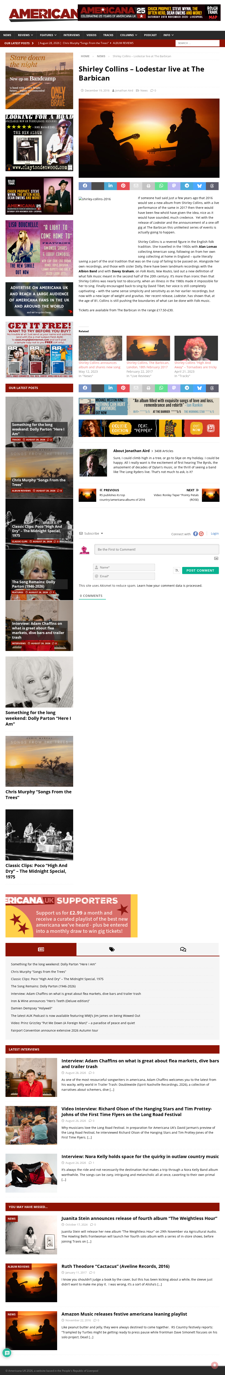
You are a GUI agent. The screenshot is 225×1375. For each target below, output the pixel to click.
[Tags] (111, 949)
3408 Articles (163, 451)
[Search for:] (198, 43)
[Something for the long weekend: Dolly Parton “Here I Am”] (39, 682)
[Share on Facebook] (85, 186)
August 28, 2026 (35, 439)
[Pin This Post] (123, 186)
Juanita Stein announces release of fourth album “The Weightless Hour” (139, 1218)
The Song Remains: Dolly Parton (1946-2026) (33, 584)
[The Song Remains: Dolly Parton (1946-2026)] (39, 574)
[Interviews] (31, 1077)
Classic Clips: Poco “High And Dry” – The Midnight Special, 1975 (37, 531)
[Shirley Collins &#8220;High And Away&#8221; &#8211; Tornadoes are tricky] (196, 348)
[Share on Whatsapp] (161, 186)
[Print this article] (148, 186)
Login (214, 533)
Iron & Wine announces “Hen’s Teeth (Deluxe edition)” (50, 1001)
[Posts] (40, 949)
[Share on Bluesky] (199, 186)
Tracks (108, 35)
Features (46, 35)
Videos (91, 35)
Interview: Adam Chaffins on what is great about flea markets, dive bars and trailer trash (38, 630)
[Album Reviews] (31, 1282)
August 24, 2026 (75, 1163)
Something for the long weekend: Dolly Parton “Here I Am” (38, 429)
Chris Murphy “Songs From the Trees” (38, 482)
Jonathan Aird (124, 90)
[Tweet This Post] (97, 186)
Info (166, 35)
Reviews (24, 35)
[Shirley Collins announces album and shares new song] (100, 348)
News (7, 35)
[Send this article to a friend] (136, 186)
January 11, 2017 (76, 1272)
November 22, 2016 (78, 1320)
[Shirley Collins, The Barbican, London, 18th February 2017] (148, 348)
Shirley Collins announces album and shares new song (99, 365)
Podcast (150, 35)
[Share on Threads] (212, 186)
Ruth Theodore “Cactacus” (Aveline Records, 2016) (116, 1266)
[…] (112, 1089)
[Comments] (183, 949)
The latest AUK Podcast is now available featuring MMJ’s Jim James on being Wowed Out (75, 1016)
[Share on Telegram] (186, 186)
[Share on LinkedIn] (110, 186)
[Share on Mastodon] (174, 186)
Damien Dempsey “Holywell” (31, 1008)
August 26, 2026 (75, 1121)
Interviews (72, 35)
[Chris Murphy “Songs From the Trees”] (39, 472)
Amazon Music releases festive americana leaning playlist (124, 1314)
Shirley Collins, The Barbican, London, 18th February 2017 (148, 365)
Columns (127, 35)
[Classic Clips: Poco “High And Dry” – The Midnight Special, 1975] (39, 834)
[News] (31, 1235)
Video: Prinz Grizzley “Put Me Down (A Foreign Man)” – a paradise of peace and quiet (73, 1023)
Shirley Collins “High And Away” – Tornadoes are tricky (195, 365)
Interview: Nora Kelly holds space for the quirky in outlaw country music (140, 1156)
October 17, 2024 (76, 1224)
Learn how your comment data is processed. (169, 585)
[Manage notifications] (214, 1365)
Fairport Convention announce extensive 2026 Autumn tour (54, 1030)
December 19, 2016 (97, 90)
